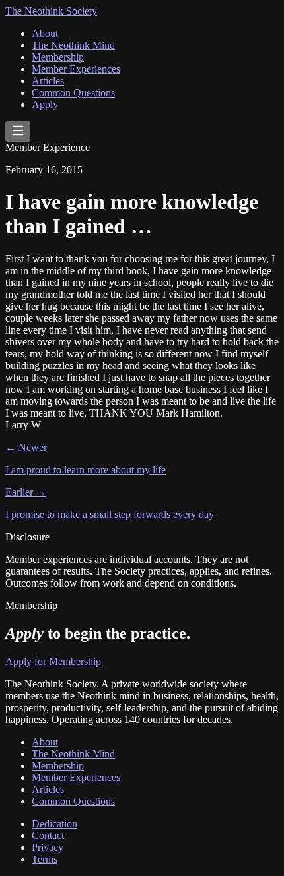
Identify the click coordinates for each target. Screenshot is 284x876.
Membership (58, 57)
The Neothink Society (51, 10)
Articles (48, 80)
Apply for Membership (53, 661)
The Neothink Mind (73, 45)
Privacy (47, 847)
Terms (44, 859)
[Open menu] (17, 131)
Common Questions (73, 92)
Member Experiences (76, 68)
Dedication (54, 823)
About (45, 33)
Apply (45, 104)
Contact (48, 835)
